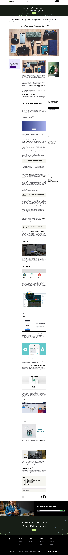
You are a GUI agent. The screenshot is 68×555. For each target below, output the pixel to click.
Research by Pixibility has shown (27, 181)
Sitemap (31, 551)
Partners (30, 544)
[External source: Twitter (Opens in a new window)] (43, 497)
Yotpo (33, 335)
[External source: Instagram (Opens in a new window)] (53, 551)
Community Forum (52, 541)
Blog (9, 3)
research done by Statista (30, 174)
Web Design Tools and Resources (52, 141)
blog (32, 18)
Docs (17, 1)
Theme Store (31, 541)
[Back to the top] (9, 539)
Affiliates (30, 545)
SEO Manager (32, 260)
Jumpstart (23, 391)
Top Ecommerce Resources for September (29, 483)
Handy (41, 440)
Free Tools (41, 545)
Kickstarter (23, 105)
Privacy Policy (26, 551)
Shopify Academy (25, 1)
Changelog (41, 547)
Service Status (52, 544)
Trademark (23, 464)
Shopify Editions (21, 541)
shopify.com (49, 1)
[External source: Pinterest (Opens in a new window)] (58, 551)
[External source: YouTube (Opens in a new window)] (51, 551)
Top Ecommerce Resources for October (29, 481)
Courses (41, 544)
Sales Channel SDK (42, 218)
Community (20, 1)
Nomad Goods (26, 141)
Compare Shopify (42, 541)
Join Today (34, 12)
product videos (28, 188)
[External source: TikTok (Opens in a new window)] (55, 551)
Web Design (35, 18)
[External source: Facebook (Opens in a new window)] (41, 497)
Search (57, 3)
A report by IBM (40, 201)
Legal (22, 551)
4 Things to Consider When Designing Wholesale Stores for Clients (32, 480)
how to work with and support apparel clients (36, 85)
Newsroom (20, 545)
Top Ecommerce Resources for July (28, 482)
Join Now (57, 1)
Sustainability (20, 547)
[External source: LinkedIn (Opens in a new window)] (45, 497)
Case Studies (17, 3)
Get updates (62, 510)
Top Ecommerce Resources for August (28, 479)
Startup (27, 115)
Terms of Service (18, 551)
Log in (53, 1)
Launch (31, 115)
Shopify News (13, 3)
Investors (20, 544)
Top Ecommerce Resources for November (29, 484)
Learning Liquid (50, 176)
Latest (21, 3)
